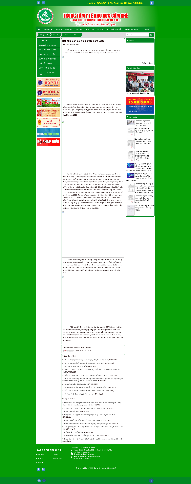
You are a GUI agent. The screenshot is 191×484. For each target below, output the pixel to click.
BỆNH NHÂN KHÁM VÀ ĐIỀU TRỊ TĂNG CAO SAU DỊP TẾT (85, 387)
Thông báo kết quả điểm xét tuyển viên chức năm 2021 (83, 420)
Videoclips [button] (68, 29)
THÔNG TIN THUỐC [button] (131, 29)
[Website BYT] (48, 82)
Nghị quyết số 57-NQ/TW (47, 45)
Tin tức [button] (58, 29)
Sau (150, 63)
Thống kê (40, 458)
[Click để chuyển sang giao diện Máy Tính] (44, 480)
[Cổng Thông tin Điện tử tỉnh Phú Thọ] (48, 102)
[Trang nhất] (39, 29)
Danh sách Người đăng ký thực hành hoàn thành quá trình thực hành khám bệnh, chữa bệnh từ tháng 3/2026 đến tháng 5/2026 (144, 188)
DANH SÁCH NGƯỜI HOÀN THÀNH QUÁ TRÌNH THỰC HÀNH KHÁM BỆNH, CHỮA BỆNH (142, 155)
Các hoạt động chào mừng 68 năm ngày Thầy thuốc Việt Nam (86, 360)
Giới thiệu (40, 454)
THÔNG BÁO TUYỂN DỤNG (74, 432)
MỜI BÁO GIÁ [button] (116, 29)
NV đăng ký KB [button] (102, 29)
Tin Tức (55, 454)
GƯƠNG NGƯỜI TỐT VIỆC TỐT (76, 366)
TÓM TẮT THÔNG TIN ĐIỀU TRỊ (46, 73)
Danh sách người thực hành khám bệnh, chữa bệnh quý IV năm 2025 (143, 141)
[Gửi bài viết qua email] (113, 45)
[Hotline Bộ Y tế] (140, 105)
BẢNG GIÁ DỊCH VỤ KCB (47, 50)
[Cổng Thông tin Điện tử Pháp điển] (48, 142)
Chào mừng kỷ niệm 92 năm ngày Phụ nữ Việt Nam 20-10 (84, 408)
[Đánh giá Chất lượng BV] (48, 132)
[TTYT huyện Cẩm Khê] (45, 16)
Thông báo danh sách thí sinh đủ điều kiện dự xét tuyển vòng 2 (86, 423)
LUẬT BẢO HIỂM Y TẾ (46, 63)
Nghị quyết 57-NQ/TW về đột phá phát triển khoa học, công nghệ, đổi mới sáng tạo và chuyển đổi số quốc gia (139, 167)
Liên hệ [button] (146, 29)
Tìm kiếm (40, 462)
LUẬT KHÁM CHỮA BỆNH (48, 68)
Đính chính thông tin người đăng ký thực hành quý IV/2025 (144, 207)
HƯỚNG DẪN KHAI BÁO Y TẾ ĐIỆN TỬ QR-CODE (81, 435)
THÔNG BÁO (43, 41)
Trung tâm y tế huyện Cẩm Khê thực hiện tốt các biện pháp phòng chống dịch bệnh (93, 439)
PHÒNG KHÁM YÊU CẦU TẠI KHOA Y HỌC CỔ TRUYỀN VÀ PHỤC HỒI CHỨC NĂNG (91, 371)
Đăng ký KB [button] (90, 29)
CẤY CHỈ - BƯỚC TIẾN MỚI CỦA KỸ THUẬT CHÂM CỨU (84, 390)
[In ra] (117, 45)
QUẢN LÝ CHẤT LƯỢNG (47, 59)
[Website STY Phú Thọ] (48, 92)
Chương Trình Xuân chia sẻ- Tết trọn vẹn (79, 394)
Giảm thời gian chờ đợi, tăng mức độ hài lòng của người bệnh (86, 375)
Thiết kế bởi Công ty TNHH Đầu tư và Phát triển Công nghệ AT (96, 468)
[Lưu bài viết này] (121, 45)
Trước (143, 63)
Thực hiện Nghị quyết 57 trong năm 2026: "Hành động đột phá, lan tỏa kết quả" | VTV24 (139, 177)
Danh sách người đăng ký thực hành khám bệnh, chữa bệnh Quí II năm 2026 (144, 199)
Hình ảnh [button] (79, 29)
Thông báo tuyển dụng (72, 411)
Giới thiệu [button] (47, 29)
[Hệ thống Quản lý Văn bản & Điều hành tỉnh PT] (48, 122)
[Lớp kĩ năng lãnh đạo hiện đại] (140, 81)
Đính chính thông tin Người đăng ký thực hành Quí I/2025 (144, 130)
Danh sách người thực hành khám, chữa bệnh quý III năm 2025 (143, 123)
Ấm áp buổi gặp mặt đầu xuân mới (77, 384)
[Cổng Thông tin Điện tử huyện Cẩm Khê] (48, 112)
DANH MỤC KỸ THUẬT (47, 54)
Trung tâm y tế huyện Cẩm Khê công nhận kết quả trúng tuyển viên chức (89, 415)
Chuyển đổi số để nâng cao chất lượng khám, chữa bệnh (84, 363)
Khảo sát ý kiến (58, 458)
